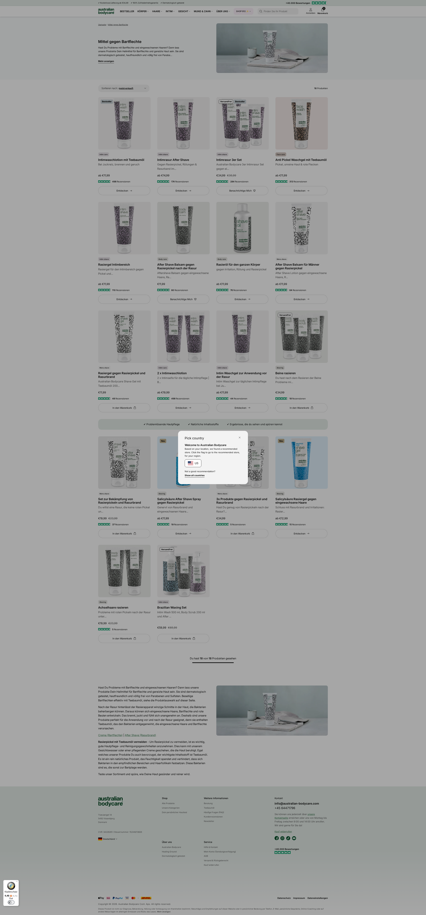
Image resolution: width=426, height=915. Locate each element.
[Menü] (17, 882)
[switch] (11, 902)
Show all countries (195, 475)
